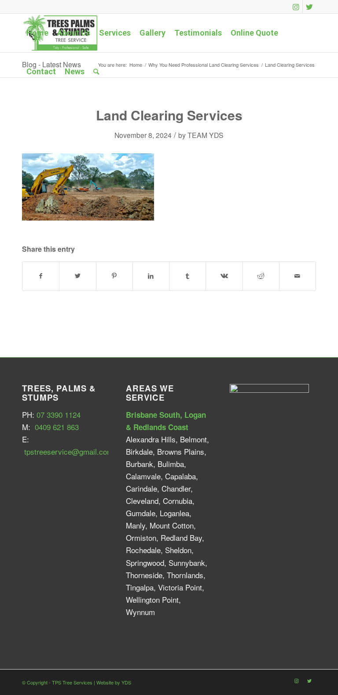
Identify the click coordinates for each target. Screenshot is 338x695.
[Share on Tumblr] (187, 276)
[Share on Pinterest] (114, 276)
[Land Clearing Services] (88, 217)
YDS (126, 682)
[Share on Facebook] (40, 276)
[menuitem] (37, 33)
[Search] (96, 71)
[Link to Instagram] (296, 6)
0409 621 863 (57, 426)
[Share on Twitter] (77, 276)
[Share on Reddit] (261, 276)
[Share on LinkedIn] (151, 276)
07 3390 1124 (59, 414)
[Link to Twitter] (309, 6)
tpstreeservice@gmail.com (68, 451)
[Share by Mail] (297, 276)
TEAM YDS (205, 135)
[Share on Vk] (224, 276)
